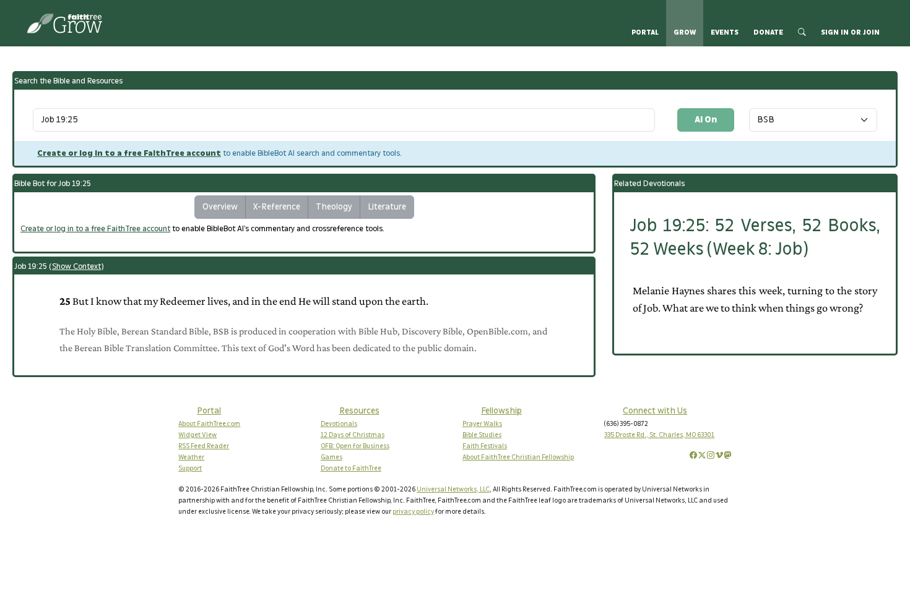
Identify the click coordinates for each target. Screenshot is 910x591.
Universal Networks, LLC (453, 489)
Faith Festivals (484, 446)
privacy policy (413, 512)
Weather (191, 457)
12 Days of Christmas (352, 435)
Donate (768, 32)
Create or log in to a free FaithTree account (129, 153)
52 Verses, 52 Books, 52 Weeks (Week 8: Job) (755, 237)
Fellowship (501, 411)
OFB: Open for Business (355, 446)
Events (725, 32)
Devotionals (339, 424)
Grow (685, 32)
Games (331, 457)
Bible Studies (481, 435)
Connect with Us (655, 411)
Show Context (76, 266)
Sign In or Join (850, 32)
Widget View (197, 435)
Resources (359, 411)
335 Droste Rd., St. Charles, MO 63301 (659, 435)
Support (190, 468)
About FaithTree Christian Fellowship (518, 457)
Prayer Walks (482, 424)
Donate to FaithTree (351, 468)
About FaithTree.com (209, 424)
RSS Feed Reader (203, 446)
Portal (645, 32)
